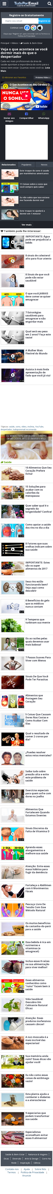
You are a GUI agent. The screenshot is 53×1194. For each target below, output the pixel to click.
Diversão (16, 1158)
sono (18, 426)
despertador (6, 429)
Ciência (37, 1162)
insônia (31, 426)
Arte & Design (31, 1158)
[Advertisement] (26, 142)
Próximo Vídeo (42, 77)
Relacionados (9, 164)
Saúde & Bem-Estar (32, 43)
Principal (5, 43)
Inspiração (25, 1162)
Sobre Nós (40, 1169)
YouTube (39, 426)
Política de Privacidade (26, 36)
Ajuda (27, 1169)
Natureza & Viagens (37, 1154)
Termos (44, 34)
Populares (26, 164)
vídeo (23, 426)
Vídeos (14, 43)
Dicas (6, 1158)
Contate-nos (12, 1169)
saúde (12, 426)
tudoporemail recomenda (24, 429)
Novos (44, 164)
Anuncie (26, 1175)
